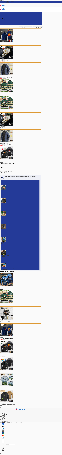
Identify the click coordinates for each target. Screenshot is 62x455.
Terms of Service (3, 413)
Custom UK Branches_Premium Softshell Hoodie (6, 144)
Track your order (3, 418)
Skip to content (2, 0)
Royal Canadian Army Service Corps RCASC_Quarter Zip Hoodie (7, 404)
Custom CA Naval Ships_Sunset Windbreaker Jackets (6, 338)
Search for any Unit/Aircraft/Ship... (5, 444)
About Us (3, 447)
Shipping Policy (3, 415)
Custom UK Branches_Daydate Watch (4, 127)
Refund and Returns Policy (5, 414)
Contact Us (3, 417)
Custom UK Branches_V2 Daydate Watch (5, 60)
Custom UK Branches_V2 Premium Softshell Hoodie (6, 77)
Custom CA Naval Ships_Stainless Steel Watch (5, 321)
